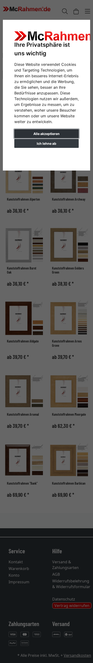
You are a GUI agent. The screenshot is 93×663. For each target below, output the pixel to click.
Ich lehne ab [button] (46, 143)
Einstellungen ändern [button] (46, 153)
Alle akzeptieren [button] (46, 134)
